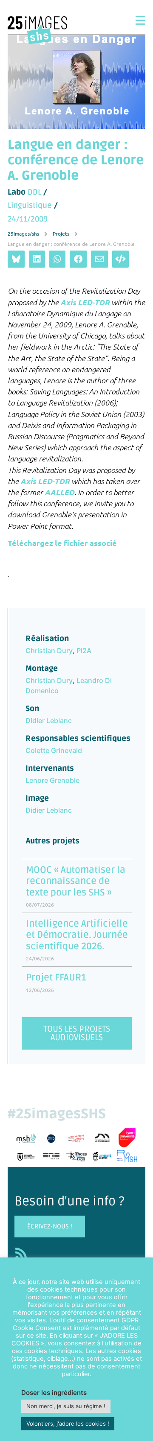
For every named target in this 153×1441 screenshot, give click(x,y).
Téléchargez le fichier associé (62, 543)
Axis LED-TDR (85, 302)
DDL (34, 191)
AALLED (59, 492)
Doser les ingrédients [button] (54, 1392)
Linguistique (30, 205)
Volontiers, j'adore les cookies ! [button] (67, 1423)
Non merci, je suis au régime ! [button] (65, 1406)
